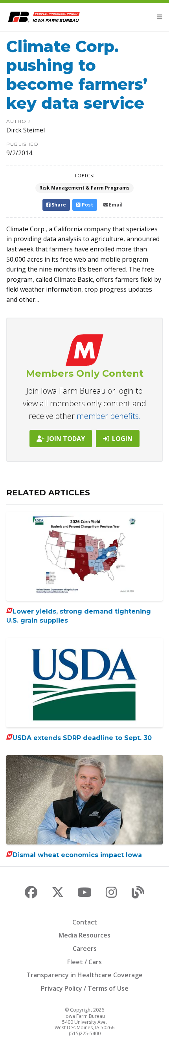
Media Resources (84, 935)
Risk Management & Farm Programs (84, 187)
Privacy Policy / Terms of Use (85, 988)
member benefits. (109, 416)
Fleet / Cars (84, 962)
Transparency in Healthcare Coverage (84, 975)
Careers (85, 948)
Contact (84, 922)
